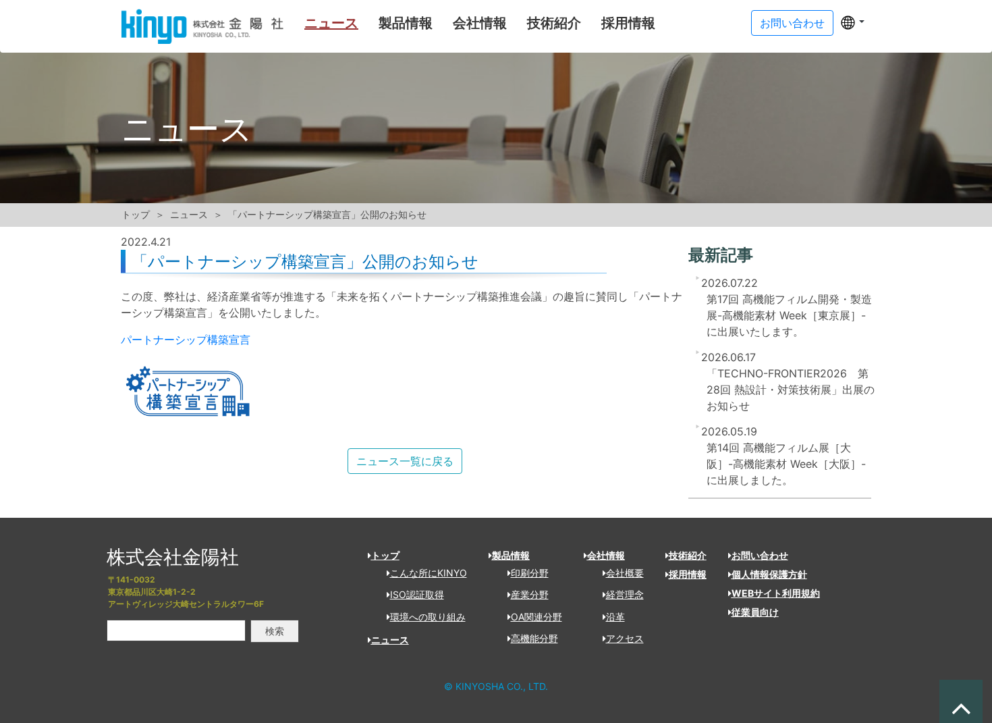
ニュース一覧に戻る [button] (404, 461)
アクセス (625, 638)
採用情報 (628, 23)
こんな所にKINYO (428, 573)
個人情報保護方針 (769, 574)
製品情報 (406, 23)
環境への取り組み (428, 616)
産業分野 (530, 594)
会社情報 (480, 23)
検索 (274, 631)
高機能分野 (534, 638)
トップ (135, 214)
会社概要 (625, 573)
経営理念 (625, 594)
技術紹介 (554, 23)
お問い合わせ (760, 555)
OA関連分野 (536, 616)
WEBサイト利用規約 (776, 593)
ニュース (331, 23)
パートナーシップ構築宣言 (185, 339)
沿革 (615, 616)
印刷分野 (530, 573)
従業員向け (755, 612)
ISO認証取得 (417, 594)
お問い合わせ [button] (792, 23)
